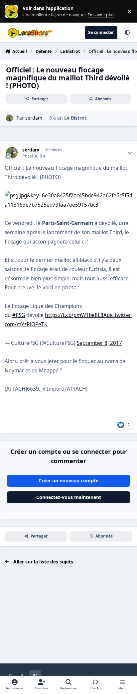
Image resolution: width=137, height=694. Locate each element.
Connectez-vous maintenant (68, 497)
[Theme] (127, 33)
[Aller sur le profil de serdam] (9, 118)
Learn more (13, 11)
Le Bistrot (75, 118)
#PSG (18, 315)
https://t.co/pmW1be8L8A (76, 315)
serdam (33, 118)
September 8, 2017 (99, 343)
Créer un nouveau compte (68, 480)
